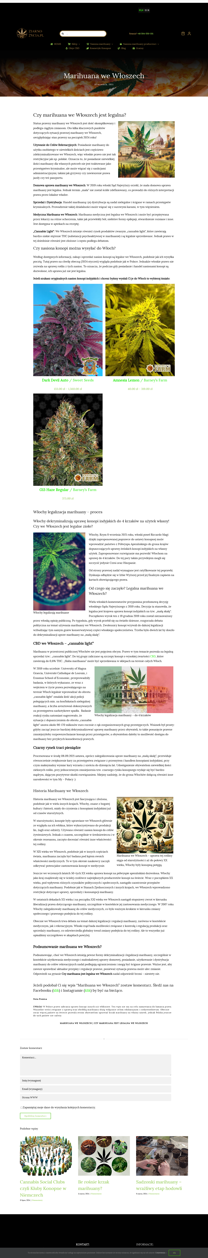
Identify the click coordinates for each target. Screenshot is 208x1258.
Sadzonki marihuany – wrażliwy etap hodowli (162, 1156)
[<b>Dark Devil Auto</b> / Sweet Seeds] (68, 330)
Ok (174, 1253)
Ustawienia (160, 1253)
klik (56, 990)
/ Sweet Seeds (68, 380)
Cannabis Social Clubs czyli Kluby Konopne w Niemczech (46, 1156)
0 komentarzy (37, 1200)
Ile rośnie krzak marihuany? (104, 1156)
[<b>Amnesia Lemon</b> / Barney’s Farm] (140, 330)
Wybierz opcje (49, 371)
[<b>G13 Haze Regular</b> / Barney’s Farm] (68, 440)
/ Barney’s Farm (140, 380)
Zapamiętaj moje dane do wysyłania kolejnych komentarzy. (59, 1107)
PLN (141, 10)
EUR (147, 10)
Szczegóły (91, 371)
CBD (153, 656)
